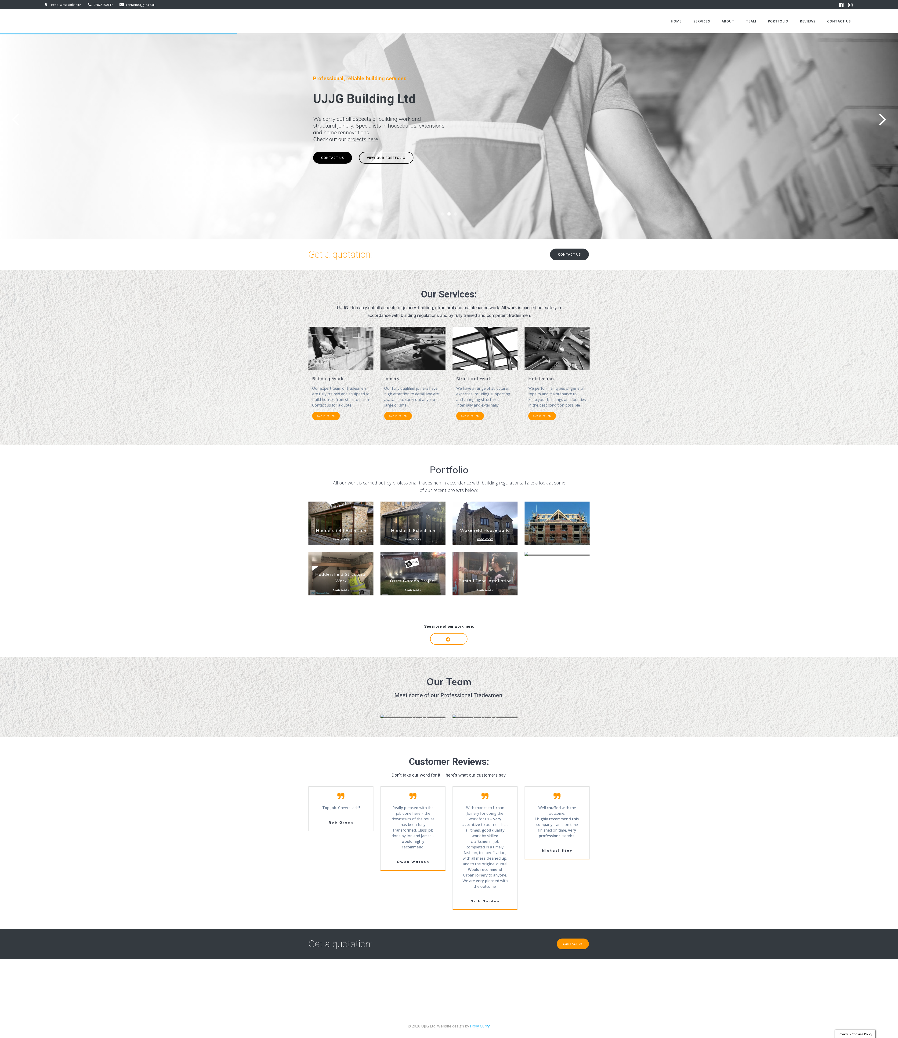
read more (341, 539)
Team (751, 21)
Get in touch (326, 416)
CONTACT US (332, 157)
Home (676, 21)
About (728, 21)
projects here (363, 139)
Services (701, 21)
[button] (442, 214)
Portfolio (778, 21)
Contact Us (839, 21)
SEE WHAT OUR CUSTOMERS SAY (395, 157)
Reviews (807, 21)
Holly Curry (480, 1026)
